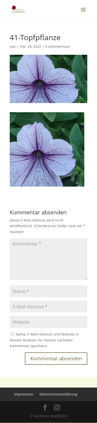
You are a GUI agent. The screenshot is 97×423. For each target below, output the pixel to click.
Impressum (23, 394)
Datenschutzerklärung (58, 394)
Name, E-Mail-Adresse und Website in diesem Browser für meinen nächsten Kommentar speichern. (44, 340)
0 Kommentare (57, 46)
